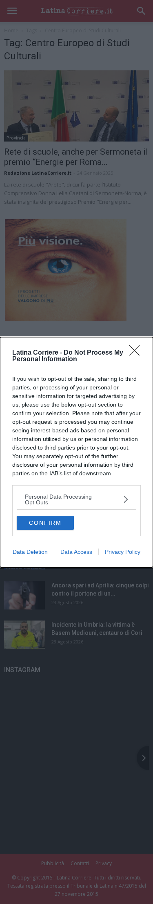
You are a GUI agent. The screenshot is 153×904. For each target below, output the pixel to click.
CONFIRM (45, 522)
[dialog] (76, 452)
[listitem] (76, 499)
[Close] (137, 353)
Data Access (76, 552)
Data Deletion (30, 552)
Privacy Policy (122, 552)
